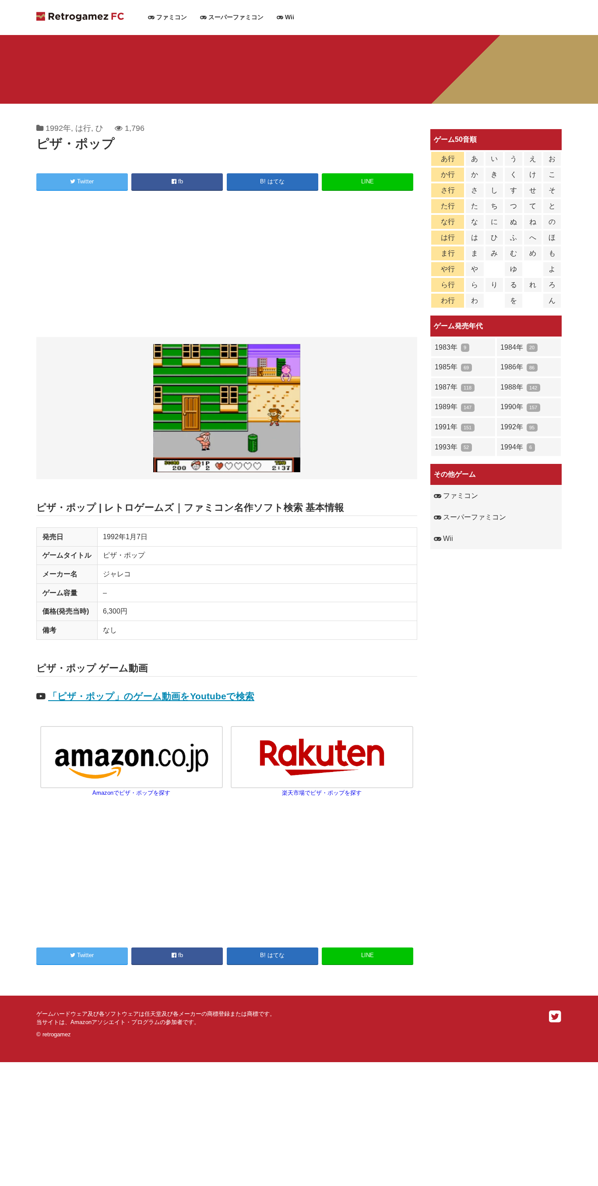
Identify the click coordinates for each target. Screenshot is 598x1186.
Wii (288, 17)
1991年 (453, 427)
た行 (448, 206)
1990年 (518, 407)
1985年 (452, 367)
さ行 (448, 190)
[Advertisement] (226, 265)
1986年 (517, 367)
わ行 (448, 300)
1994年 (516, 447)
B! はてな (272, 181)
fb (179, 181)
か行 (448, 174)
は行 (83, 128)
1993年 (452, 447)
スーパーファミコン (235, 17)
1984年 (517, 347)
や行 (448, 269)
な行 (448, 221)
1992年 (58, 128)
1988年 (518, 387)
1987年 (453, 387)
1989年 (453, 407)
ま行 (448, 253)
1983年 (450, 347)
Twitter (84, 181)
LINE (367, 181)
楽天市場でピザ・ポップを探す (322, 792)
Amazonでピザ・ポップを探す (131, 792)
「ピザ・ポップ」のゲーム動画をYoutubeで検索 (151, 696)
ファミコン (171, 17)
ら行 (448, 284)
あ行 (448, 158)
